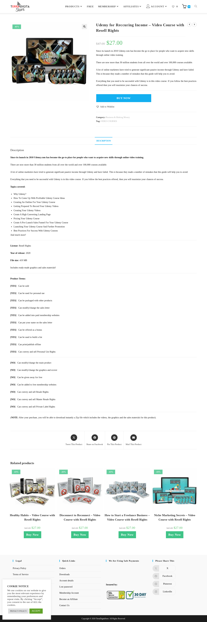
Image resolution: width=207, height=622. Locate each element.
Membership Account (69, 593)
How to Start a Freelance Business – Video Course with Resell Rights (127, 517)
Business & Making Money (118, 117)
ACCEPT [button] (36, 611)
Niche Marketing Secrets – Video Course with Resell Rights (174, 517)
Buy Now (124, 98)
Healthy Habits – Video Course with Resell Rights (32, 517)
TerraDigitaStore (102, 618)
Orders (62, 568)
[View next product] (194, 24)
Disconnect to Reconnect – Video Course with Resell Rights (80, 517)
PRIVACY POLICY (18, 611)
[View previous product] (189, 24)
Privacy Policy (19, 568)
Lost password (65, 587)
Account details (66, 580)
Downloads (64, 574)
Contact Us (64, 605)
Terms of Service (20, 574)
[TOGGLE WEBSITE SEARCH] (195, 6)
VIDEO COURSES (109, 121)
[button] (84, 26)
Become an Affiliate (68, 599)
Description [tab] (103, 141)
